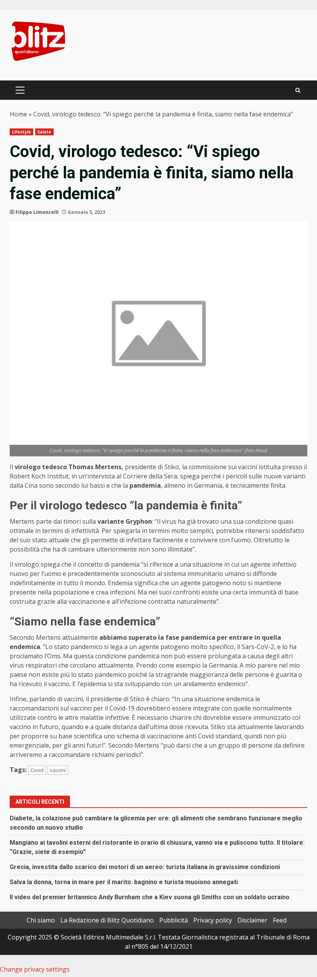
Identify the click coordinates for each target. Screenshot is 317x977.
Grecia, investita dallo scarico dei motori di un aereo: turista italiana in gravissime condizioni (145, 867)
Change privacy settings (35, 969)
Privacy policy (212, 920)
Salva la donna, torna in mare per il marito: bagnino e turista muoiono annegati (124, 882)
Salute (44, 132)
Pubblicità (173, 920)
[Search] (297, 90)
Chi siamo (41, 920)
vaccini (58, 770)
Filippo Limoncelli (37, 212)
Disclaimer (252, 920)
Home (18, 114)
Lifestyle (21, 132)
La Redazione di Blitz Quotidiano (107, 920)
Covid (37, 770)
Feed (279, 920)
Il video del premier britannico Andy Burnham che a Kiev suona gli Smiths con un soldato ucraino (150, 897)
